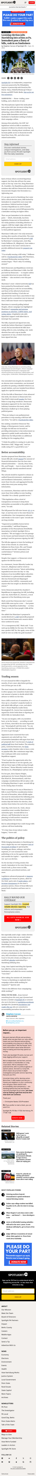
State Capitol (6, 1390)
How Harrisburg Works (10, 1372)
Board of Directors (8, 1317)
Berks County (6, 1327)
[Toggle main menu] (25, 2)
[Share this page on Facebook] (12, 78)
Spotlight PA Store (8, 1449)
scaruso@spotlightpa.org (16, 1021)
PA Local (4, 1414)
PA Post (4, 1407)
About (4, 1306)
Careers (4, 1331)
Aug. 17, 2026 (6, 1171)
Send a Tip (5, 1342)
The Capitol (6, 32)
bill (30, 284)
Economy (5, 1355)
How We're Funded (8, 1442)
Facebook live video (15, 257)
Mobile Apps (6, 1335)
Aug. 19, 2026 (6, 1149)
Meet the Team (7, 1313)
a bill (31, 238)
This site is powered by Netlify (18, 1468)
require (21, 399)
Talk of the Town (7, 1425)
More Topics (6, 1394)
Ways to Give (6, 1434)
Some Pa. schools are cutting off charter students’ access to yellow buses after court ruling (25, 1176)
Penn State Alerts (8, 1421)
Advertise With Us (8, 1345)
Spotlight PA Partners (9, 1320)
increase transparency (9, 883)
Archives (4, 1397)
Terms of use (4, 1474)
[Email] (7, 1021)
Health (4, 1369)
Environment (6, 1362)
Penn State (5, 1383)
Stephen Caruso (13, 1014)
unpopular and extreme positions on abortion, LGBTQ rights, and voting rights (16, 311)
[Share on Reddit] (21, 78)
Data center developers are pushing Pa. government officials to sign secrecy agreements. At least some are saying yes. (24, 1156)
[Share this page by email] (8, 78)
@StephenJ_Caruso (14, 1023)
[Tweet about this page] (18, 78)
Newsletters (7, 1403)
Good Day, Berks (7, 1417)
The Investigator (7, 1410)
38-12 (30, 510)
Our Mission (6, 1310)
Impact (4, 1324)
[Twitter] (7, 1023)
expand (21, 459)
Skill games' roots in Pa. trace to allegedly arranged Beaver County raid (23, 1136)
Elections (5, 1358)
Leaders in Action (8, 1445)
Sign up (18, 1297)
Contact (4, 1338)
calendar (12, 960)
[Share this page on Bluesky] (15, 78)
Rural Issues (6, 1387)
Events (4, 1365)
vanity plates (23, 881)
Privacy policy (31, 1474)
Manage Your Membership (11, 1438)
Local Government (8, 1380)
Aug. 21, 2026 (6, 1130)
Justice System (7, 1376)
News (3, 1351)
